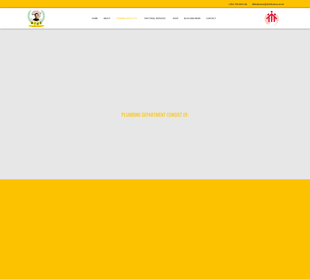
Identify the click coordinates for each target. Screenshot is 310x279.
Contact (211, 18)
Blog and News (192, 18)
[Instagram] (306, 4)
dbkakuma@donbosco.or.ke (268, 4)
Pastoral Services (155, 18)
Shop (175, 18)
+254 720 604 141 (237, 4)
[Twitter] (294, 4)
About (107, 18)
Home (95, 18)
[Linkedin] (300, 4)
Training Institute (126, 18)
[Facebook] (289, 4)
